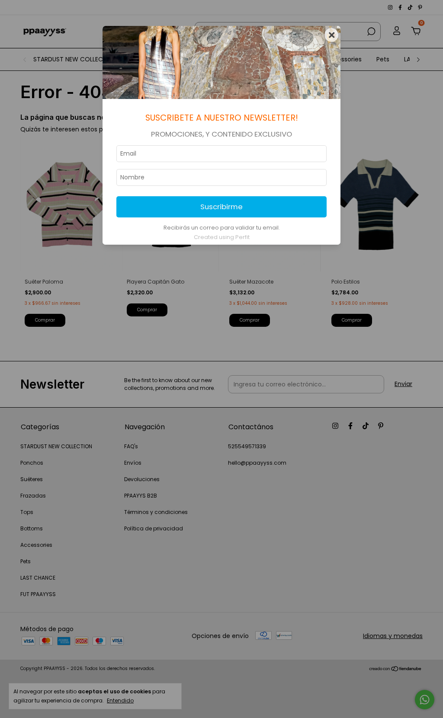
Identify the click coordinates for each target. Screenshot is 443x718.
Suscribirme (221, 206)
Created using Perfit (222, 237)
